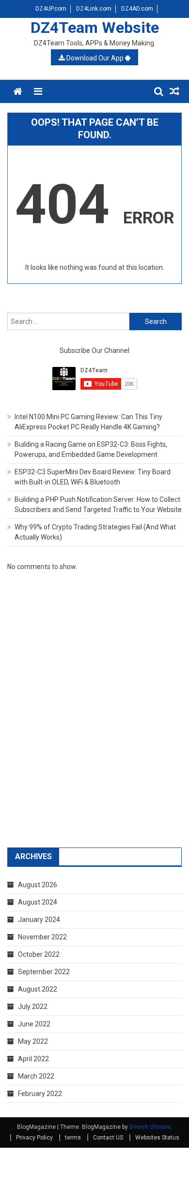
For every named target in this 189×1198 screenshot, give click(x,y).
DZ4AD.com (137, 8)
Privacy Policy (34, 1137)
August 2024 (37, 902)
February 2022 (40, 1093)
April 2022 (33, 1059)
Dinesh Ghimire (150, 1127)
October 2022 (39, 954)
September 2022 (44, 972)
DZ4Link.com (93, 8)
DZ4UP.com (50, 8)
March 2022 (36, 1076)
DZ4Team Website (95, 27)
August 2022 (37, 989)
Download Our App (95, 58)
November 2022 (42, 937)
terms (73, 1137)
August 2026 (37, 885)
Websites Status (157, 1137)
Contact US (108, 1137)
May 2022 (33, 1041)
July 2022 (32, 1006)
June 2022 (34, 1024)
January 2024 (39, 919)
